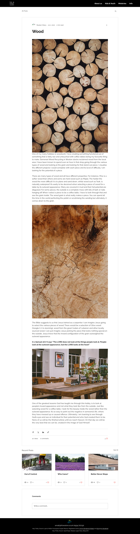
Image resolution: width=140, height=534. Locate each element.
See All (115, 450)
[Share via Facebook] (33, 432)
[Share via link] (48, 432)
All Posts (25, 11)
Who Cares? (63, 474)
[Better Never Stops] (103, 462)
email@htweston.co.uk (64, 525)
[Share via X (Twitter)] (38, 432)
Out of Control (30, 474)
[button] (98, 3)
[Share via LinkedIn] (43, 432)
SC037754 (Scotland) (102, 528)
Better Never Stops (99, 474)
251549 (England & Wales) (86, 528)
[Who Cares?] (70, 462)
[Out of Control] (37, 462)
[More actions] (106, 25)
